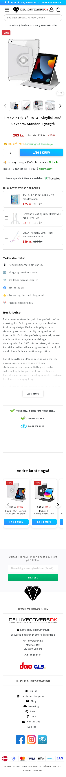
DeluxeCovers (19, 766)
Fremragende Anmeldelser (24, 178)
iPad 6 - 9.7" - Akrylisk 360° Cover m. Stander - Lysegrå (16, 512)
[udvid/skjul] (5, 8)
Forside (15, 25)
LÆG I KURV (41, 152)
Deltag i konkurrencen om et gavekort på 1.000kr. (33, 558)
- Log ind (31, 726)
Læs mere (33, 393)
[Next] (58, 505)
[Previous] (8, 505)
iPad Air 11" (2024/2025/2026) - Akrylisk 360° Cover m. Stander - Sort (44, 512)
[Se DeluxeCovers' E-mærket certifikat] (42, 743)
